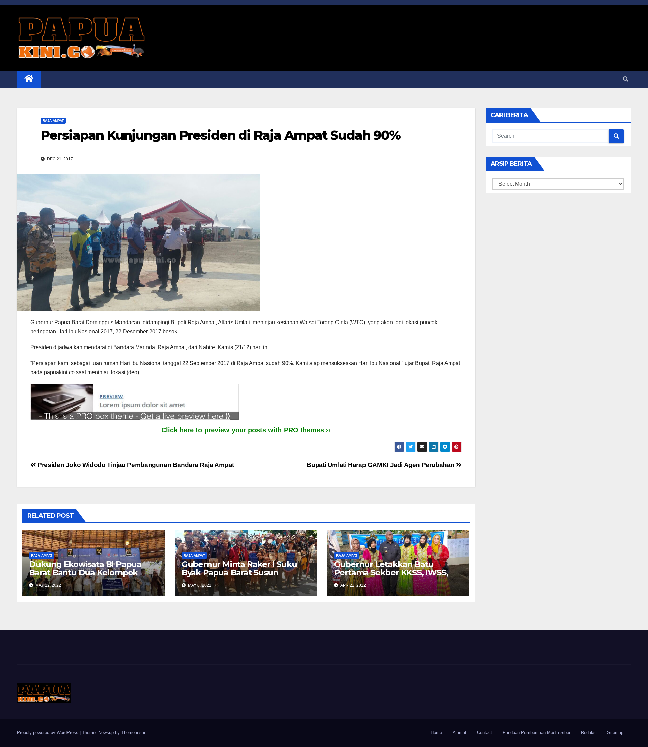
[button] (625, 79)
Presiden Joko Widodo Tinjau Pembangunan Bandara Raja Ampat (135, 464)
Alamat (459, 732)
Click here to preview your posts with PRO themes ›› (246, 430)
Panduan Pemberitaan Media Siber (536, 732)
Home (436, 732)
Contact (484, 732)
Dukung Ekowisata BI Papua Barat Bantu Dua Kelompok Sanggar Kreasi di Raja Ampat (87, 572)
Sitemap (615, 732)
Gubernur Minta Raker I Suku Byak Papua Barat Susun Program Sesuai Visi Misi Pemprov (239, 576)
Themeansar (133, 732)
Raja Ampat (53, 120)
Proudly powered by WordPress (48, 732)
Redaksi (589, 732)
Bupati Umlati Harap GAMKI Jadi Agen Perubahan (381, 464)
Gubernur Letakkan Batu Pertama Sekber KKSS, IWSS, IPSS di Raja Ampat (391, 572)
